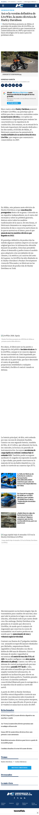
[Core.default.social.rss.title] (24, 798)
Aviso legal (17, 804)
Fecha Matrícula (34, 804)
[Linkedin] (9, 85)
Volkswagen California (30, 1)
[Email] (20, 85)
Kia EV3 (20, 1)
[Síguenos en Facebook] (14, 798)
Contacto (11, 803)
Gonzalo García (8, 79)
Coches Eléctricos (7, 10)
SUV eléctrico (12, 1)
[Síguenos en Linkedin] (21, 798)
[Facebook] (2, 85)
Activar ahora (13, 103)
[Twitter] (6, 85)
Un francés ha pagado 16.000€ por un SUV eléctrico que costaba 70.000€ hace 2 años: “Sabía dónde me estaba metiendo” (26, 498)
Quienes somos (3, 804)
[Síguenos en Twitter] (18, 798)
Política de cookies (25, 804)
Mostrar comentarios (19, 767)
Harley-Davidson (6, 762)
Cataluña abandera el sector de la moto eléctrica (16, 748)
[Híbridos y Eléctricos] (19, 794)
